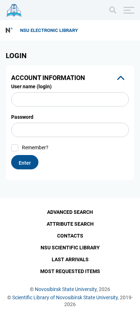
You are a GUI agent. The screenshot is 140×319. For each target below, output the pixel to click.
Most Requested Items (70, 271)
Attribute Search (70, 224)
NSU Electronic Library (49, 30)
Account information (48, 77)
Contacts (70, 236)
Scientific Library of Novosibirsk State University (65, 297)
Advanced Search (70, 212)
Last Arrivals (70, 259)
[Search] (112, 10)
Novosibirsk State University (66, 289)
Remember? (35, 147)
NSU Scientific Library (70, 247)
